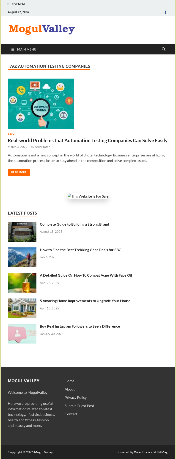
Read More (17, 171)
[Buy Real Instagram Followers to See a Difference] (22, 326)
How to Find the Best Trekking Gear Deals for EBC (80, 249)
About (70, 389)
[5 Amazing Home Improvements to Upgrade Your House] (22, 301)
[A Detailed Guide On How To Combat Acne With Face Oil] (22, 275)
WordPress (142, 452)
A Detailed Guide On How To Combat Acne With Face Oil (86, 275)
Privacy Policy (76, 397)
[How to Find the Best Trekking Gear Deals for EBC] (22, 250)
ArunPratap (42, 147)
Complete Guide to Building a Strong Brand (74, 224)
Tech (11, 134)
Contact (71, 414)
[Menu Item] (165, 12)
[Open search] (163, 49)
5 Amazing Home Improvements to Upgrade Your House (85, 300)
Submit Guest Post (79, 405)
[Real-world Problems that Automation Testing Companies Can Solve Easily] (88, 104)
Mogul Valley (43, 452)
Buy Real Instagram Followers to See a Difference (80, 326)
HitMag (162, 452)
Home (69, 381)
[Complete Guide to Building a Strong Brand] (22, 224)
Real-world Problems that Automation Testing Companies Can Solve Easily (88, 140)
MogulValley (37, 392)
